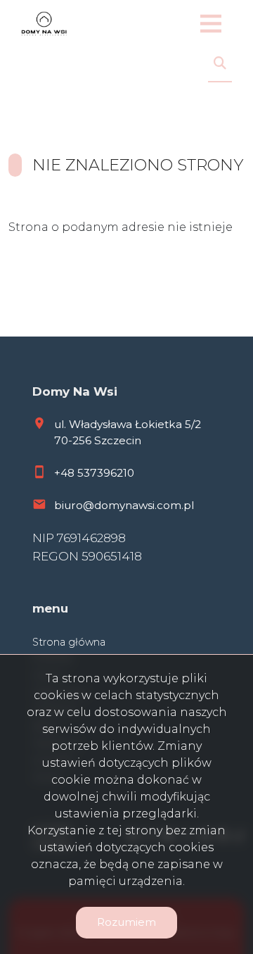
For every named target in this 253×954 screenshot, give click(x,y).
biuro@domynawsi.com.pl (124, 505)
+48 (65, 472)
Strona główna (68, 642)
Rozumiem (126, 922)
